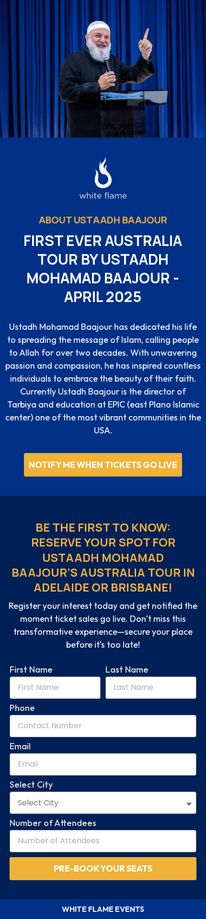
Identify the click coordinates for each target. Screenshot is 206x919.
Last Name (127, 670)
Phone (22, 708)
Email (20, 747)
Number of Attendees (53, 823)
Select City (31, 785)
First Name (31, 670)
